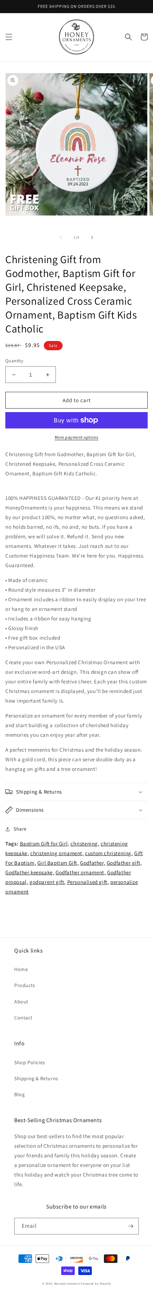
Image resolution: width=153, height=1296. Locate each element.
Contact (23, 1017)
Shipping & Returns (36, 1078)
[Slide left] (61, 237)
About (21, 1001)
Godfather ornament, (81, 872)
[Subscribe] (130, 1226)
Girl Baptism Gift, (58, 862)
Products (24, 985)
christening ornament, (57, 853)
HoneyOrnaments (67, 1283)
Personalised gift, (88, 882)
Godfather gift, (124, 862)
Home (21, 969)
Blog (19, 1094)
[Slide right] (92, 237)
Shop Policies (29, 1062)
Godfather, (92, 862)
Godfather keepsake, (29, 872)
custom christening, (109, 853)
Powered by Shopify (96, 1283)
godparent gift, (48, 882)
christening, (84, 843)
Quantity (14, 361)
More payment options (77, 437)
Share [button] (20, 829)
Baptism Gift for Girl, (44, 843)
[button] (9, 37)
